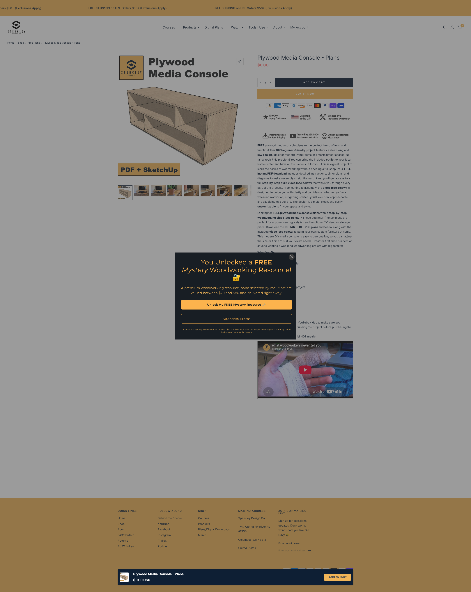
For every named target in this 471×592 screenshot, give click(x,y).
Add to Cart (337, 577)
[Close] (291, 257)
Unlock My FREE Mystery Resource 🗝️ (236, 304)
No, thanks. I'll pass (236, 319)
